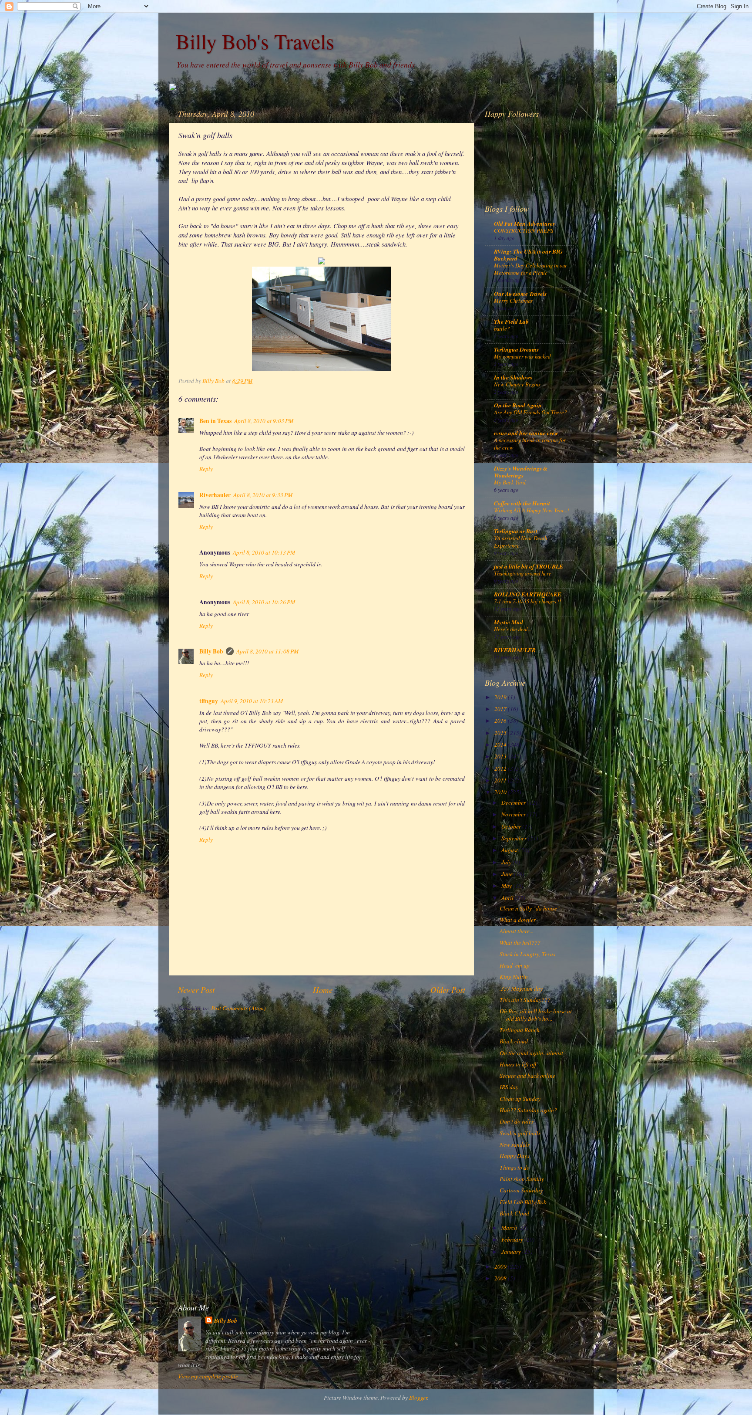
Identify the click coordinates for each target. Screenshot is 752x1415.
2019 (501, 697)
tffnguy (208, 701)
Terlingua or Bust (515, 531)
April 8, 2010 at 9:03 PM (263, 421)
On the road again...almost (531, 1053)
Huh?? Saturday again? (528, 1110)
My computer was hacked (522, 356)
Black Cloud (514, 1213)
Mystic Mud (508, 622)
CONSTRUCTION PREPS (523, 230)
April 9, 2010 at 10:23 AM (252, 701)
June (507, 874)
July (507, 862)
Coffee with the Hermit (522, 503)
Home (322, 989)
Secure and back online (527, 1076)
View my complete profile (208, 1376)
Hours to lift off (518, 1064)
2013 (501, 756)
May (507, 886)
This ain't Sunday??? (525, 1000)
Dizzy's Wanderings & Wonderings (521, 471)
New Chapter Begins (517, 384)
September (514, 838)
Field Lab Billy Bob (523, 1202)
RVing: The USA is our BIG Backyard (528, 254)
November (514, 814)
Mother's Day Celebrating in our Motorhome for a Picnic (530, 268)
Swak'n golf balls (520, 1133)
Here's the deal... (513, 629)
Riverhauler (215, 495)
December (514, 802)
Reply (206, 469)
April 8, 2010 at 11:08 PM (267, 651)
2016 (501, 720)
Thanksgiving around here (522, 573)
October (511, 826)
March (509, 1228)
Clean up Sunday (520, 1099)
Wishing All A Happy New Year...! (531, 510)
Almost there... (517, 931)
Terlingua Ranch (520, 1030)
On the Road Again (518, 405)
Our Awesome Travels (520, 293)
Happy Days (514, 1156)
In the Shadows (513, 377)
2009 (501, 1266)
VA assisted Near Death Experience (520, 541)
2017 (501, 709)
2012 (501, 768)
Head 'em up (515, 965)
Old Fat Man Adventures (524, 223)
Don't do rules (517, 1121)
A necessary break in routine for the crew (530, 443)
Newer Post (196, 989)
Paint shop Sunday (522, 1179)
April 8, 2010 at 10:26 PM (264, 602)
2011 (501, 780)
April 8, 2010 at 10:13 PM (264, 552)
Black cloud (514, 1041)
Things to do (515, 1167)
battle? (502, 328)
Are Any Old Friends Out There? (530, 412)
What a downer (518, 920)
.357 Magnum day (521, 988)
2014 (501, 744)
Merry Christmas (513, 300)
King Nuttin (514, 977)
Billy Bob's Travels (255, 41)
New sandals (515, 1144)
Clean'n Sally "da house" (530, 908)
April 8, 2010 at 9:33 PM (262, 495)
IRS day (509, 1087)
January (511, 1252)
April (508, 898)
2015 (501, 733)
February (512, 1239)
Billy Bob (211, 651)
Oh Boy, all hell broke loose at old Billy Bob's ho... (536, 1014)
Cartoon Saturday (521, 1190)
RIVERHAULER (515, 650)
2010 (501, 792)
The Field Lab (511, 321)
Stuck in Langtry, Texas (527, 954)
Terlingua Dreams (516, 349)
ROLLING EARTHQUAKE (527, 594)
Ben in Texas (215, 420)
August (510, 850)
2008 (501, 1278)
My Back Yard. (510, 482)
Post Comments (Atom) (238, 1008)
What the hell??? (520, 943)
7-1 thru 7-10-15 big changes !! (527, 601)
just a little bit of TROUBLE (528, 566)
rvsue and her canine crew (526, 433)
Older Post (447, 989)
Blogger (418, 1397)
